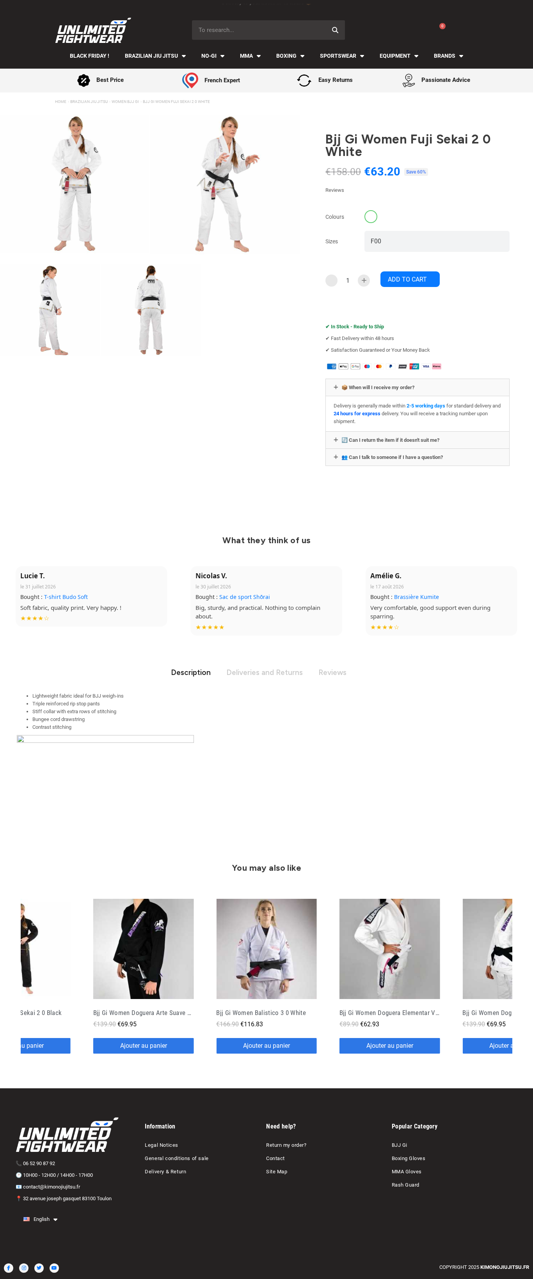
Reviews (332, 672)
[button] (410, 279)
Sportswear (338, 56)
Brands (444, 56)
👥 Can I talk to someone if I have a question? (392, 457)
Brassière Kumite (416, 597)
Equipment (395, 56)
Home (60, 101)
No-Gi (209, 56)
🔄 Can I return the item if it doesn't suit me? (390, 440)
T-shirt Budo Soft (66, 597)
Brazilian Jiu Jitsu (151, 56)
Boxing (286, 56)
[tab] (417, 387)
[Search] (335, 30)
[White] (370, 216)
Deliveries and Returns (264, 672)
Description (191, 672)
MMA (246, 56)
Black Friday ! (89, 56)
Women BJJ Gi (125, 101)
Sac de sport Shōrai (244, 597)
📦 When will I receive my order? (377, 387)
